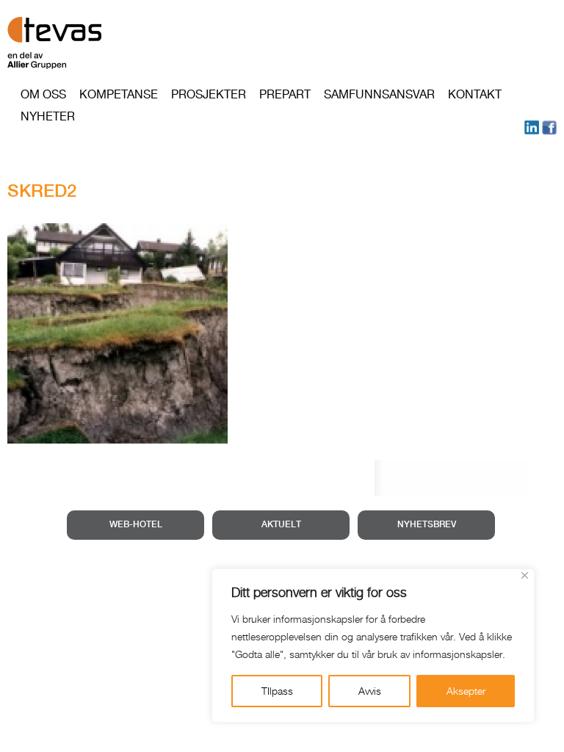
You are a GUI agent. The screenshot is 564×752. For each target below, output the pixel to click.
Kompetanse (118, 94)
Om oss (43, 94)
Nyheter (48, 116)
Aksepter (465, 690)
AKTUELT (281, 524)
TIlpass (277, 690)
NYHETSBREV (426, 524)
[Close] (524, 575)
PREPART (285, 94)
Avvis (369, 690)
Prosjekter (208, 94)
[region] (373, 645)
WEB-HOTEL (135, 524)
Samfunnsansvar (379, 94)
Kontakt (475, 94)
